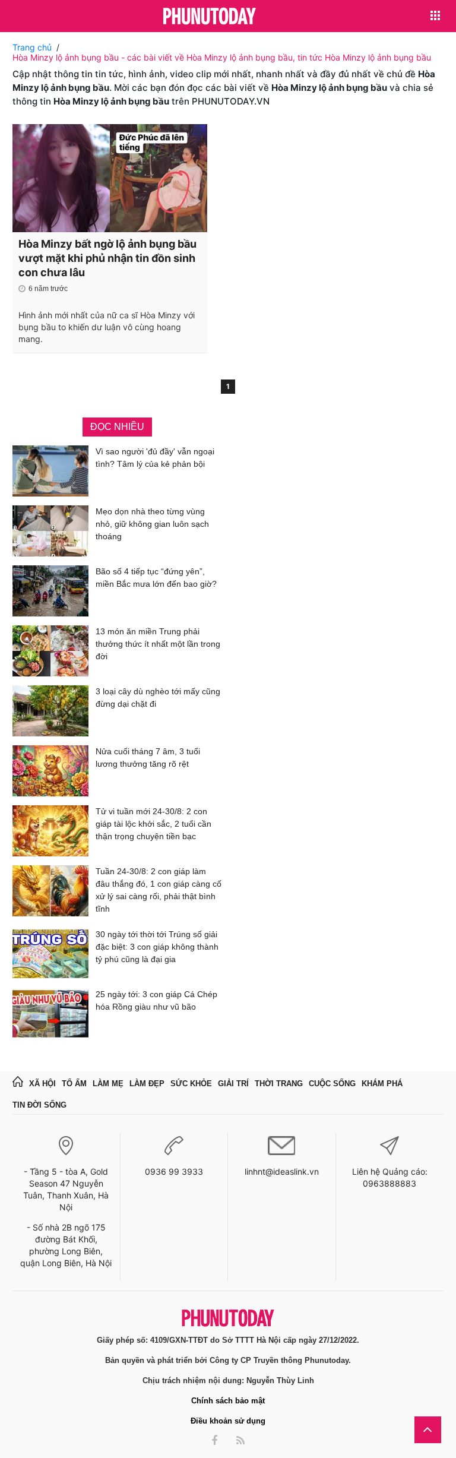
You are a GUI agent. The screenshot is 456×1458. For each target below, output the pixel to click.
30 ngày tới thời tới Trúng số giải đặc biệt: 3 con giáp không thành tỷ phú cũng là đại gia (157, 946)
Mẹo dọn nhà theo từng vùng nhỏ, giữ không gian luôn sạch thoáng (152, 524)
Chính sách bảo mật (228, 1400)
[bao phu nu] (209, 17)
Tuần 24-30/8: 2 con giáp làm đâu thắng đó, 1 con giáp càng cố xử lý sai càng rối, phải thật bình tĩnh (158, 889)
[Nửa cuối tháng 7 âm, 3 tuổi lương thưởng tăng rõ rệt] (50, 770)
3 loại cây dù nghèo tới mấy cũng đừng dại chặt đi (158, 698)
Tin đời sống (39, 1104)
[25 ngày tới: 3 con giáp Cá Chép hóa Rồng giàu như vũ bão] (50, 1013)
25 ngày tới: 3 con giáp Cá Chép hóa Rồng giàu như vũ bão (156, 1000)
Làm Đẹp (146, 1083)
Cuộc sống (332, 1083)
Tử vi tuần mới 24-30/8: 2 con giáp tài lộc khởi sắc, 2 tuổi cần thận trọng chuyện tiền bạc (153, 824)
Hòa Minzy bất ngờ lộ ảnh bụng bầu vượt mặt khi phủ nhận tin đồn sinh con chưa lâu (107, 258)
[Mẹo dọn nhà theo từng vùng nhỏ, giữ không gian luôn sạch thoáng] (50, 530)
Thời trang (279, 1083)
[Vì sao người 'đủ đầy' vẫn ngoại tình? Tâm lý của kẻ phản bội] (50, 470)
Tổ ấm (74, 1083)
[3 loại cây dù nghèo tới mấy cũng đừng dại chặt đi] (50, 710)
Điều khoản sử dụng (228, 1420)
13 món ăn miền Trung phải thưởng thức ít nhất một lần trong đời (158, 644)
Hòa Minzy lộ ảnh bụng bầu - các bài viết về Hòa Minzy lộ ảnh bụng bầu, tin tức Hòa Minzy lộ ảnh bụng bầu (221, 57)
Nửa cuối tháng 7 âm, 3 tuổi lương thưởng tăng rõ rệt (148, 757)
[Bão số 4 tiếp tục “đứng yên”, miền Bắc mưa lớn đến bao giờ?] (50, 590)
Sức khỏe (191, 1083)
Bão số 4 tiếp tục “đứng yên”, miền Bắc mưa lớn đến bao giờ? (156, 578)
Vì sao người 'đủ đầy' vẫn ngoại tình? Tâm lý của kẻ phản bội (155, 458)
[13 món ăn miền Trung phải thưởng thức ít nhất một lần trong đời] (50, 650)
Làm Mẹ (108, 1083)
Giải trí (233, 1083)
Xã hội (42, 1083)
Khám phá (382, 1083)
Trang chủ (32, 47)
